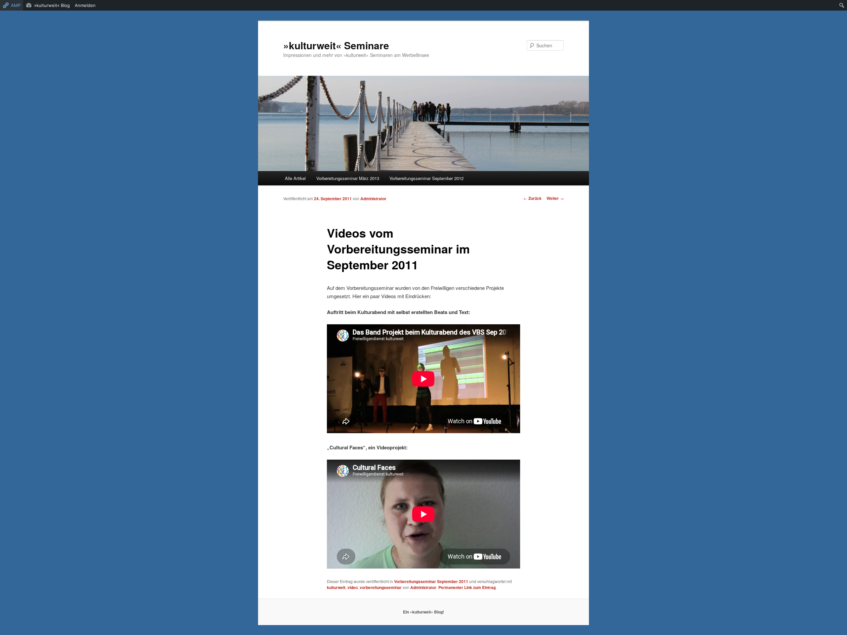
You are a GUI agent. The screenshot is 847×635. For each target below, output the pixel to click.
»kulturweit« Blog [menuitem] (52, 5)
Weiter (555, 198)
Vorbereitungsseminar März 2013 (347, 178)
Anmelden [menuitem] (85, 5)
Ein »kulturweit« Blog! (423, 612)
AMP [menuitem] (16, 5)
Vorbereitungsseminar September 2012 (426, 178)
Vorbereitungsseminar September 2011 (431, 581)
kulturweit (336, 587)
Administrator (373, 199)
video (352, 587)
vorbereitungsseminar (381, 587)
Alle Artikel (295, 178)
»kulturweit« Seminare (336, 45)
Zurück (532, 198)
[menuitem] (842, 5)
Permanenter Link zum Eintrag (467, 587)
